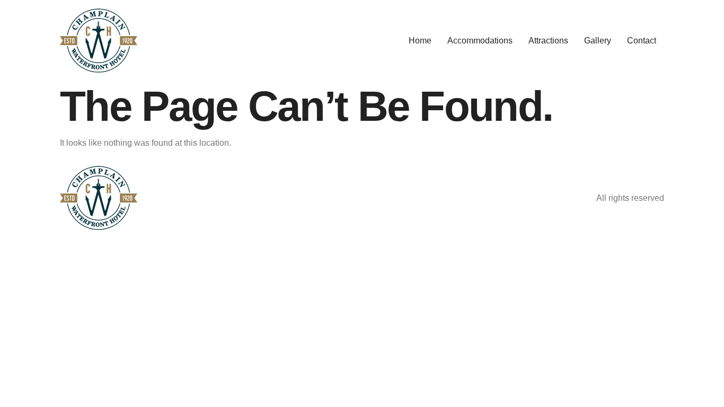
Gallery (597, 40)
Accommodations (480, 40)
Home (420, 40)
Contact (641, 40)
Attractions (548, 40)
